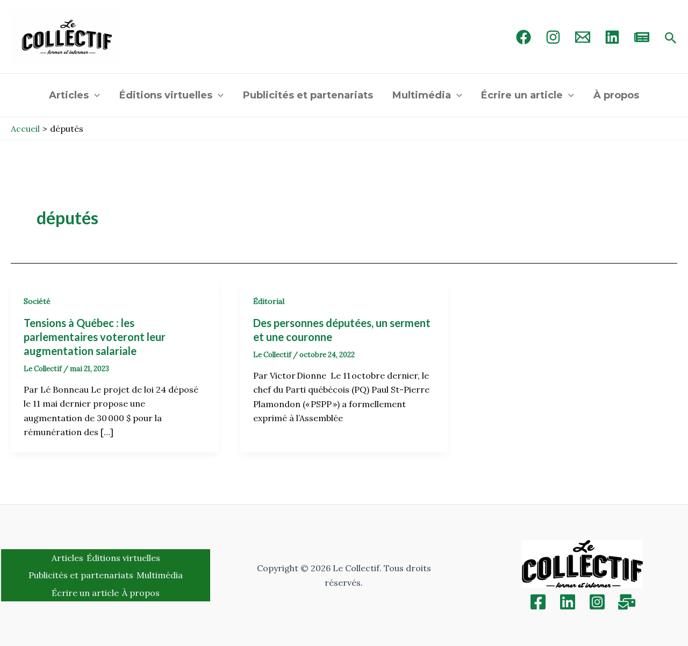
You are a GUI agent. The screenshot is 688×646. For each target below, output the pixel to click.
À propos (616, 95)
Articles (69, 95)
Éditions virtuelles (165, 95)
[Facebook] (523, 37)
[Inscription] (626, 601)
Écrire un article (522, 95)
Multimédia (421, 95)
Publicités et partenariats (308, 95)
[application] (94, 95)
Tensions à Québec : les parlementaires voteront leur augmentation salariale (95, 336)
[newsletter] (641, 37)
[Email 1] (582, 37)
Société (37, 301)
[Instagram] (553, 37)
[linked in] (612, 37)
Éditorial (268, 301)
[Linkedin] (567, 601)
